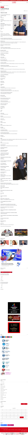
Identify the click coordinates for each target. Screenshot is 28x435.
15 (21, 414)
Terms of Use (2, 391)
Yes (2, 276)
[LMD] (14, 2)
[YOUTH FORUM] (5, 242)
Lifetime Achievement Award (4, 389)
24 (2, 417)
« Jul (1, 420)
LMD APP (2, 396)
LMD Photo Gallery (3, 390)
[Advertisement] (14, 296)
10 (2, 414)
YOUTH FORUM (2, 245)
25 (6, 417)
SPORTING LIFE (21, 245)
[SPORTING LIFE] (23, 242)
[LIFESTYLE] (14, 242)
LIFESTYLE (11, 245)
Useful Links (2, 398)
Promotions (2, 399)
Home (1, 5)
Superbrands (2, 388)
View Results (2, 280)
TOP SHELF (4, 5)
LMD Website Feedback (3, 397)
